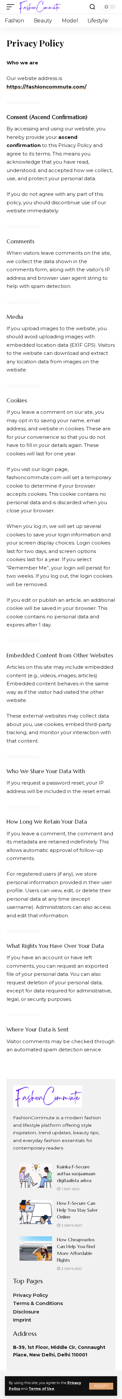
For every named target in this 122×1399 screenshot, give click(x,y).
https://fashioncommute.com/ (47, 87)
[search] (92, 7)
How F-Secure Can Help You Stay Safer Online (77, 1210)
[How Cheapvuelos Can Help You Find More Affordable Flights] (36, 1248)
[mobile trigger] (12, 7)
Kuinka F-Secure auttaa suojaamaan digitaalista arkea (76, 1173)
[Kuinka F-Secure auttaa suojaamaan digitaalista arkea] (36, 1176)
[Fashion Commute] (39, 7)
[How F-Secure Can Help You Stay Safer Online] (36, 1212)
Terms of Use (41, 1389)
